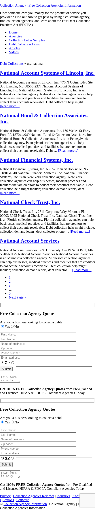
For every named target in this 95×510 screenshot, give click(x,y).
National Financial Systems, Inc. (36, 160)
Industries (63, 496)
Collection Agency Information (25, 504)
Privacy (5, 496)
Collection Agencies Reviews (33, 496)
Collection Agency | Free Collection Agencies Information (40, 5)
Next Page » (17, 297)
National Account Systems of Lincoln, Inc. (47, 73)
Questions (7, 500)
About (76, 496)
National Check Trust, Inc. (30, 202)
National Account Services (29, 241)
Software (22, 500)
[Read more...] (10, 106)
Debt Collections (11, 63)
